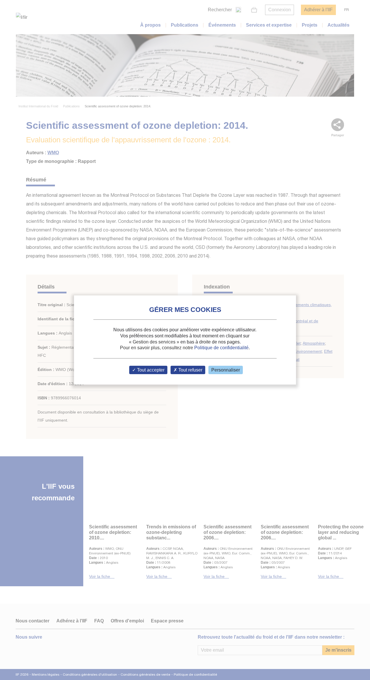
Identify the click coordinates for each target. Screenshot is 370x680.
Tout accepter (150, 369)
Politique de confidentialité (221, 347)
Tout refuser (189, 369)
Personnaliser (225, 369)
